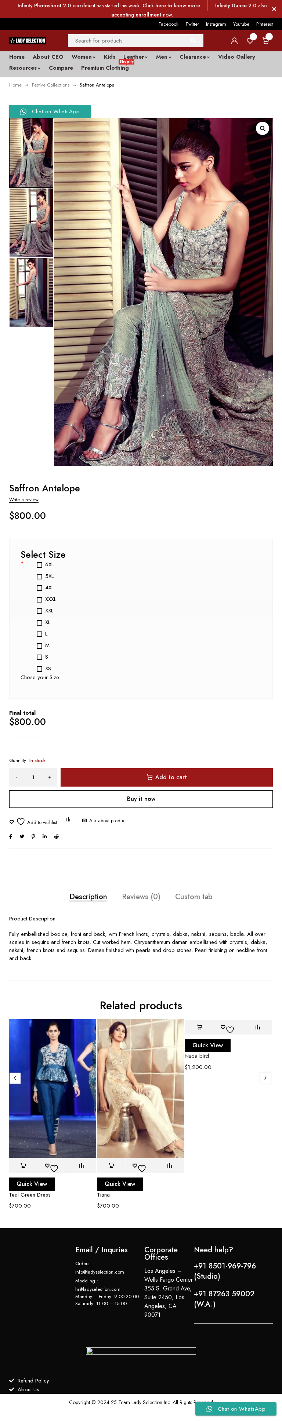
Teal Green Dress (30, 1195)
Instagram (216, 24)
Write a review (24, 500)
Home (15, 84)
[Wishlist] (33, 821)
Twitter (192, 24)
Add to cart (171, 777)
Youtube (241, 24)
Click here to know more (171, 5)
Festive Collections (50, 84)
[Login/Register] (234, 41)
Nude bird (197, 1056)
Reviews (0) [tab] (141, 896)
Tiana (103, 1195)
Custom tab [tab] (194, 896)
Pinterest (264, 24)
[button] (262, 128)
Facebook (168, 24)
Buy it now (141, 799)
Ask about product (108, 820)
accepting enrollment (136, 14)
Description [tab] (88, 896)
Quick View (32, 1184)
